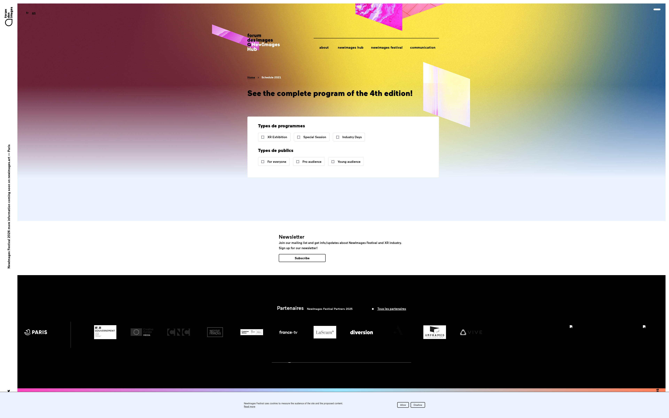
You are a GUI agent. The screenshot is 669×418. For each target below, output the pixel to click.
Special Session (314, 137)
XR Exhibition (277, 137)
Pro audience (311, 161)
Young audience (349, 161)
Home (251, 77)
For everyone (276, 161)
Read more (249, 406)
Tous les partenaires (391, 308)
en (34, 12)
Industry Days (352, 137)
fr (27, 12)
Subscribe (302, 258)
